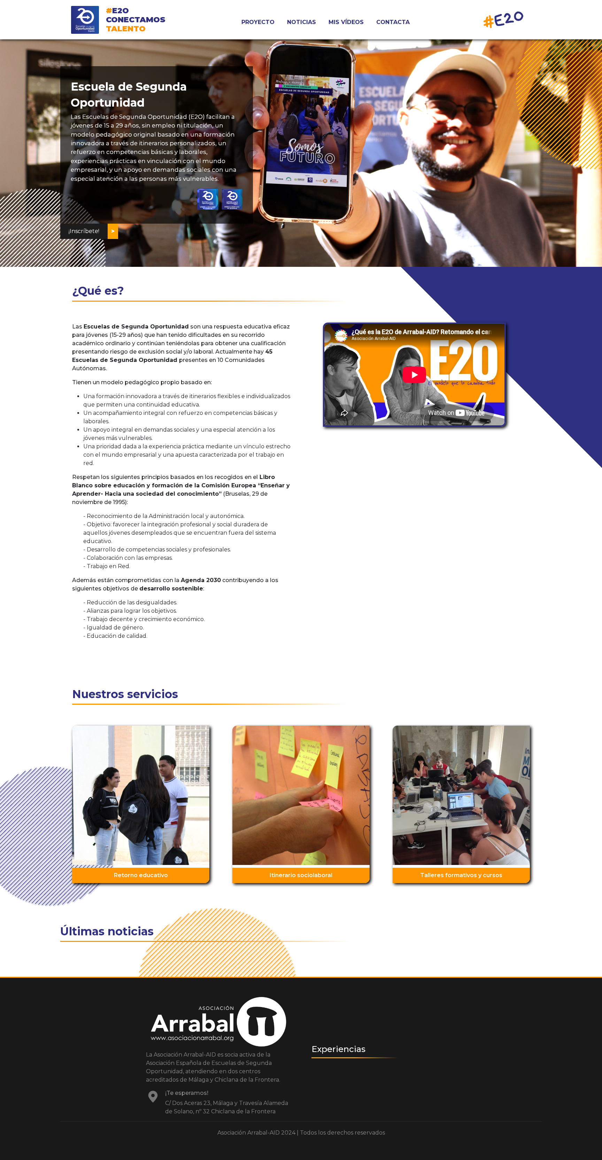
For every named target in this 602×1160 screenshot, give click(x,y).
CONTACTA (393, 22)
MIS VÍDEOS (346, 22)
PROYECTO (258, 22)
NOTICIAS (301, 22)
